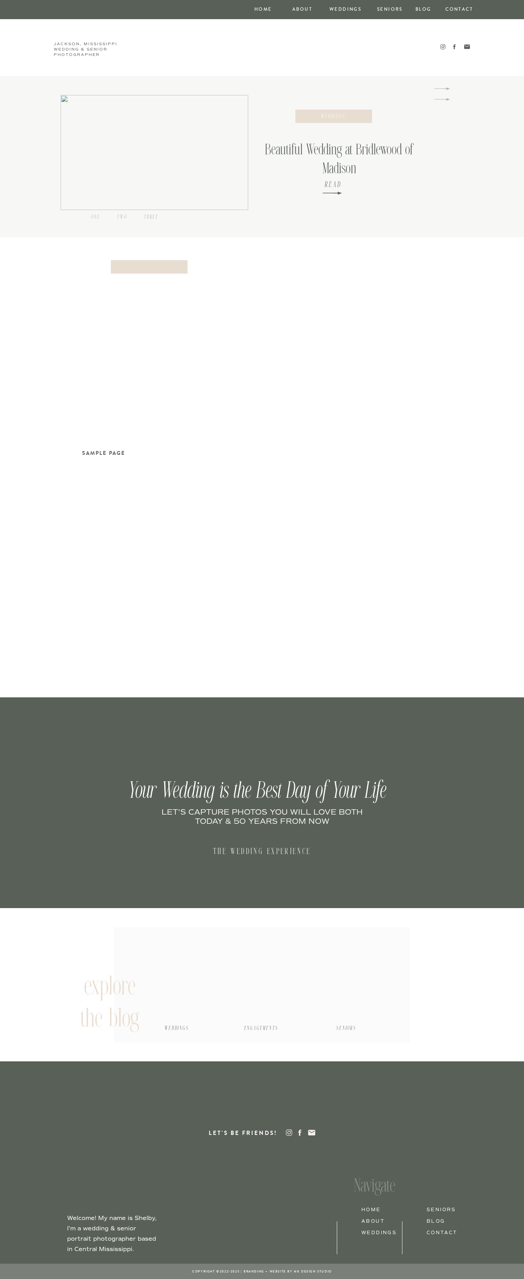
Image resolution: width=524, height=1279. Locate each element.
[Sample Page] (149, 353)
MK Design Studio (313, 1271)
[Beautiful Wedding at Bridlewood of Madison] (332, 193)
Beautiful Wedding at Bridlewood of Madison (339, 160)
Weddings (333, 116)
